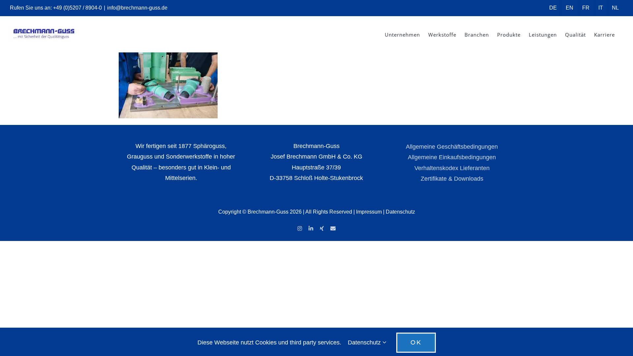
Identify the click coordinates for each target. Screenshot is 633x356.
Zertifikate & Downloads (452, 178)
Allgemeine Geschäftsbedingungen (452, 146)
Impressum (369, 212)
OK (416, 342)
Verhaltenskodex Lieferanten (452, 168)
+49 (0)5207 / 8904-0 (77, 8)
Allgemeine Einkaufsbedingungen (452, 157)
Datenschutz (400, 212)
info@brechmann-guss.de (137, 8)
